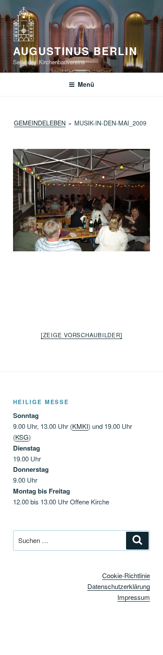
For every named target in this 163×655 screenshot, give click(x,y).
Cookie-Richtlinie (126, 575)
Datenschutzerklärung (118, 586)
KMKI (80, 426)
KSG (22, 436)
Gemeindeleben (40, 122)
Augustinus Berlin (75, 50)
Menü (86, 84)
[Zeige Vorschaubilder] (82, 335)
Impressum (133, 597)
